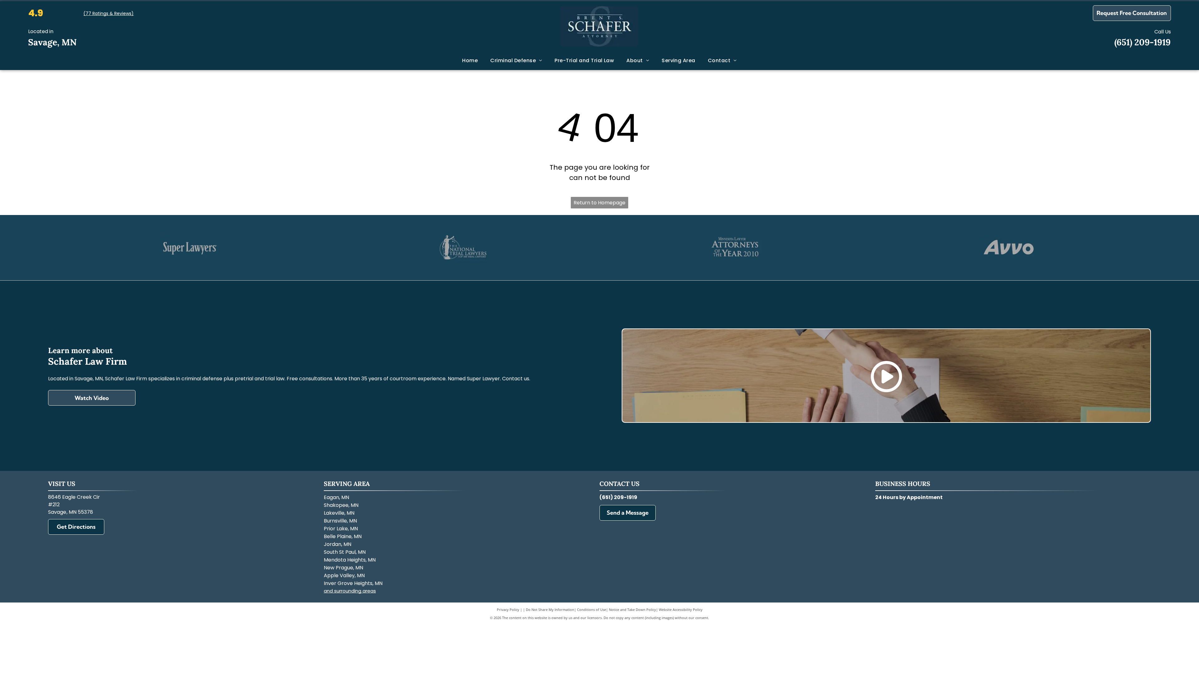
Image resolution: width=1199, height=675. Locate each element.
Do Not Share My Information (550, 609)
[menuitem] (470, 60)
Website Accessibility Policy (681, 609)
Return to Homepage (599, 202)
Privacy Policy (508, 609)
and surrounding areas (350, 591)
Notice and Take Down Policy (632, 609)
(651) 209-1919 (1142, 42)
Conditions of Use (591, 609)
